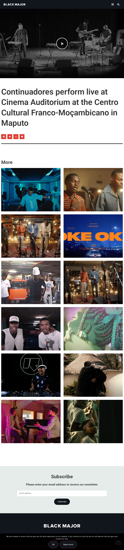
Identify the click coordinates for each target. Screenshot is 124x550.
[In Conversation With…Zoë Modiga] (93, 375)
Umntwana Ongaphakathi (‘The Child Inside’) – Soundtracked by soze (93, 429)
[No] (118, 542)
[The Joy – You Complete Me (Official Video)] (93, 282)
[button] (113, 4)
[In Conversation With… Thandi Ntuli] (31, 421)
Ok (53, 544)
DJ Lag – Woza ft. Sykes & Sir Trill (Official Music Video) (30, 197)
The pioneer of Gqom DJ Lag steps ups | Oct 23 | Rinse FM (30, 383)
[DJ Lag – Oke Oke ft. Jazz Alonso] (93, 236)
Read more (68, 544)
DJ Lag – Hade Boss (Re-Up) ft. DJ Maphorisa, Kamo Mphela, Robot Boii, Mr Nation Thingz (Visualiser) (31, 284)
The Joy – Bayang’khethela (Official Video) (93, 197)
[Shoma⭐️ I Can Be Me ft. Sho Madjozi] (93, 328)
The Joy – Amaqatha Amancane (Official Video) (26, 244)
